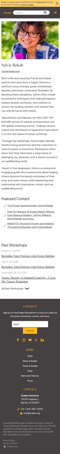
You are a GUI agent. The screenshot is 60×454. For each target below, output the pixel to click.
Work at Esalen (30, 361)
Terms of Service (10, 443)
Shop (30, 370)
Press (30, 380)
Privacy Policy (9, 440)
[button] (55, 12)
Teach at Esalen (30, 366)
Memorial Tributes (30, 375)
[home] (6, 12)
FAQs (30, 356)
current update (27, 4)
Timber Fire (41, 2)
